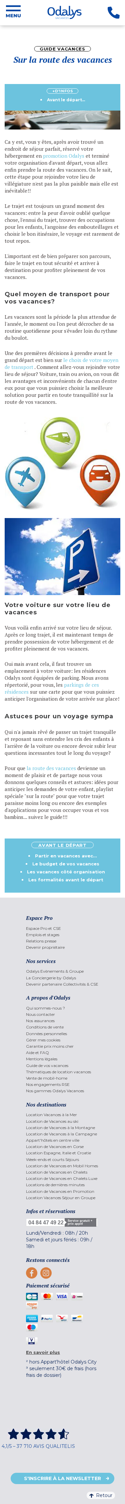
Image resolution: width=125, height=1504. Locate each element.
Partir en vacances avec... (66, 855)
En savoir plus (43, 1352)
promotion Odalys (63, 155)
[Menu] (13, 12)
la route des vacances (51, 768)
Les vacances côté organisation (66, 871)
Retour (104, 1495)
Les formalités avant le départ (65, 879)
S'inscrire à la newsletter (62, 1478)
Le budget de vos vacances (65, 863)
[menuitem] (62, 928)
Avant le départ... (66, 99)
